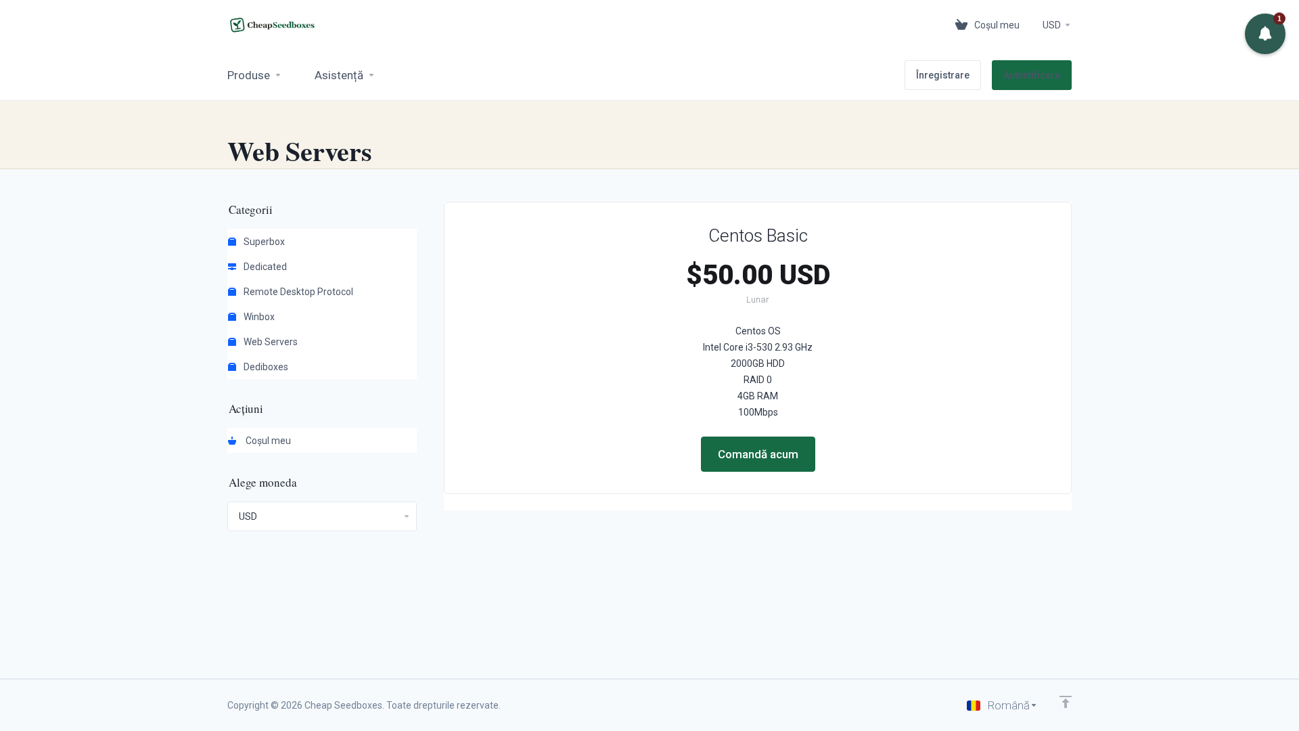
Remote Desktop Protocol (297, 291)
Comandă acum (758, 454)
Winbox (258, 316)
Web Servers (270, 341)
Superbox (263, 241)
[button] (1265, 34)
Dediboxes (265, 366)
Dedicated (264, 266)
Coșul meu (266, 440)
